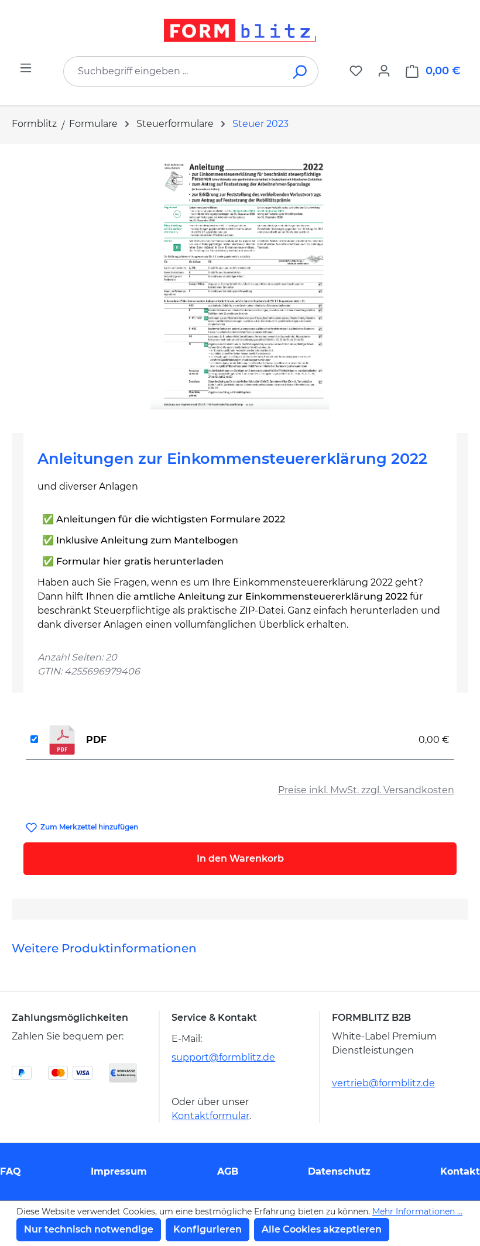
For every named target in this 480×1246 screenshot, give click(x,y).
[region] (240, 284)
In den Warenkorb (240, 858)
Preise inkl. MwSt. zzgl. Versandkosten (366, 790)
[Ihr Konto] (384, 70)
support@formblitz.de (223, 1057)
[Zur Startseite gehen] (240, 30)
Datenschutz (339, 1171)
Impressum (119, 1171)
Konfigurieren (207, 1229)
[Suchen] (300, 71)
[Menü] (26, 68)
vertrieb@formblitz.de (383, 1083)
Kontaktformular (210, 1115)
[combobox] (173, 71)
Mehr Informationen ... (417, 1211)
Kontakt (460, 1171)
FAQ (10, 1171)
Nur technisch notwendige (88, 1229)
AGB (227, 1171)
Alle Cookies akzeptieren (322, 1229)
